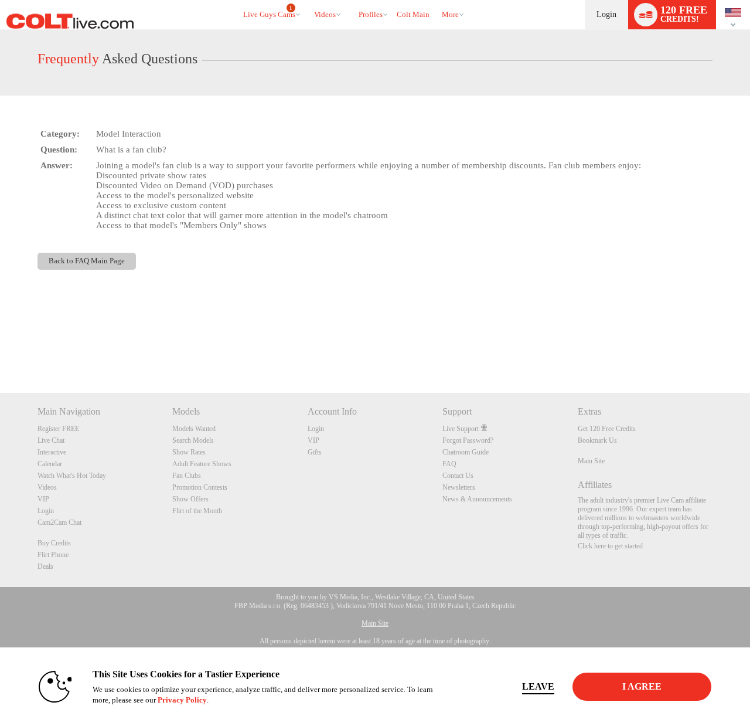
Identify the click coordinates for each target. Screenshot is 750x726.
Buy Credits (54, 543)
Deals (45, 566)
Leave (538, 686)
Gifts (315, 452)
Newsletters (458, 487)
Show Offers (190, 499)
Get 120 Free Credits (607, 429)
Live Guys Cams (269, 12)
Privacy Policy (182, 700)
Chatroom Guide (465, 452)
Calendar (50, 464)
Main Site (591, 461)
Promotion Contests (199, 487)
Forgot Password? (467, 440)
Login (606, 14)
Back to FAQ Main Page (87, 261)
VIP (43, 499)
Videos (325, 14)
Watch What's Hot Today (72, 475)
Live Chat (51, 440)
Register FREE (58, 429)
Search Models (193, 440)
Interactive (52, 452)
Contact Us (457, 475)
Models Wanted (194, 429)
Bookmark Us (597, 440)
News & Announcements (477, 499)
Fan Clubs (186, 475)
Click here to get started (610, 546)
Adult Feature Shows (201, 464)
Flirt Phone (53, 555)
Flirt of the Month (197, 511)
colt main (413, 14)
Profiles (371, 14)
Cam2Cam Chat (59, 522)
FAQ (449, 464)
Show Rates (189, 452)
